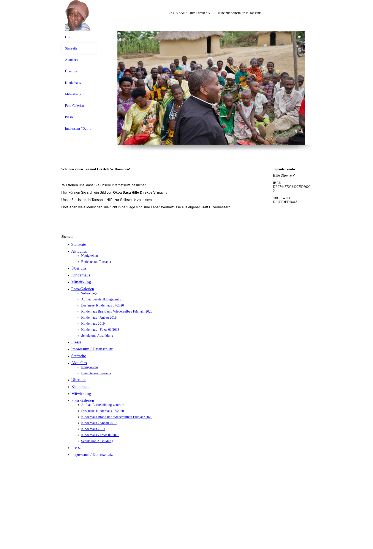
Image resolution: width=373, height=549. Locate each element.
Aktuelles (71, 60)
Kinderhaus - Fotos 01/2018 (100, 329)
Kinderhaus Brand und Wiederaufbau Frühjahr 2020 (116, 311)
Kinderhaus (73, 83)
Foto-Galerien (74, 105)
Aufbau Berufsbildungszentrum (102, 299)
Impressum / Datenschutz (78, 128)
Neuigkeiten (89, 255)
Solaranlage (89, 293)
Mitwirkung (73, 94)
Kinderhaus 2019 (93, 323)
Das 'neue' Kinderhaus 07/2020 (102, 305)
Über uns (71, 71)
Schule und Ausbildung (97, 335)
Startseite (71, 48)
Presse (69, 117)
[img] (78, 15)
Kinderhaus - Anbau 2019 (99, 317)
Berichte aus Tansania (96, 261)
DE (67, 37)
